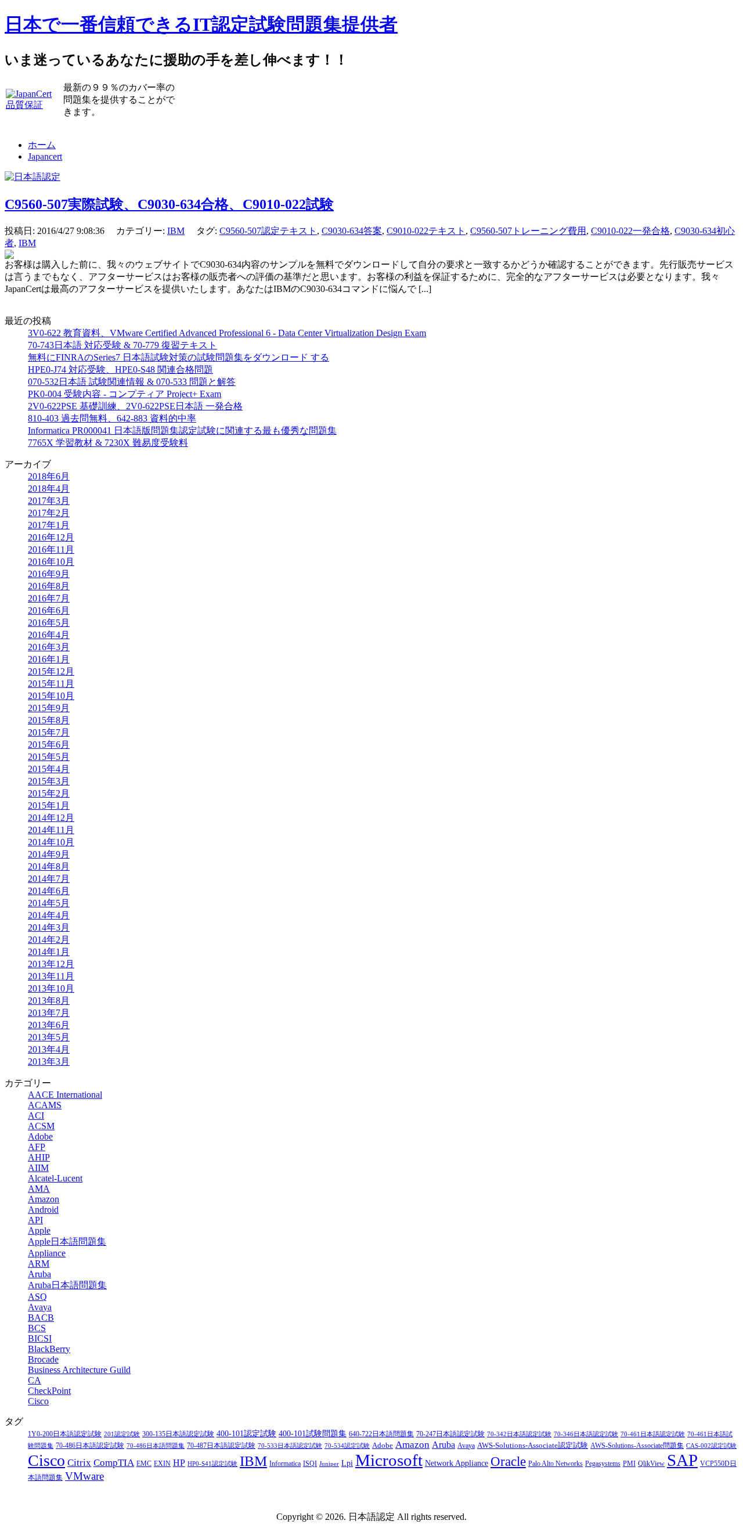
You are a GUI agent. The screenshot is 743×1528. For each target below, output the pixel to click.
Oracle (508, 1461)
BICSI (40, 1338)
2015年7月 (49, 732)
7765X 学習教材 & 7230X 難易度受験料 (108, 443)
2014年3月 (49, 927)
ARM (38, 1263)
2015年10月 (51, 696)
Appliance (47, 1253)
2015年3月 (49, 781)
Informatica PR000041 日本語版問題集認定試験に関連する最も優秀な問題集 (182, 430)
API (35, 1220)
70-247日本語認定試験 (450, 1434)
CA (34, 1380)
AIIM (38, 1168)
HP (179, 1463)
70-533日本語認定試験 (290, 1446)
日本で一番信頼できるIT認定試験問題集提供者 (201, 24)
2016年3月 (49, 647)
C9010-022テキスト (426, 231)
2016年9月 (49, 574)
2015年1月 (49, 805)
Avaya (40, 1307)
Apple (39, 1230)
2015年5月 (49, 757)
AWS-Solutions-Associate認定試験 (532, 1445)
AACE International (65, 1095)
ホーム (42, 145)
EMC (144, 1464)
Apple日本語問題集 (67, 1241)
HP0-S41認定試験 (212, 1464)
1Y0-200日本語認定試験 (65, 1434)
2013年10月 (51, 988)
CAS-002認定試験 (711, 1446)
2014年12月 (51, 818)
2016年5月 (49, 623)
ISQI (310, 1464)
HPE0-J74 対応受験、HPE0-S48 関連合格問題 (120, 369)
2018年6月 (49, 476)
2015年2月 (49, 793)
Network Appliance (456, 1463)
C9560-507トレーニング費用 (528, 231)
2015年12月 (51, 671)
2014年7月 (49, 879)
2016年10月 (51, 562)
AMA (39, 1189)
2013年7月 (49, 1013)
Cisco (38, 1401)
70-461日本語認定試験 (653, 1434)
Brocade (43, 1359)
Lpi (347, 1463)
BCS (37, 1328)
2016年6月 (49, 610)
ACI (36, 1115)
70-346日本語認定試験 (586, 1434)
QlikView (651, 1463)
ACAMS (45, 1105)
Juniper (329, 1464)
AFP (36, 1147)
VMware (84, 1476)
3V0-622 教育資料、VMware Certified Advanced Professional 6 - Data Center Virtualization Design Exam (227, 333)
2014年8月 (49, 866)
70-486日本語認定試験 (90, 1446)
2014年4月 (49, 915)
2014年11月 (51, 830)
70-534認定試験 (347, 1446)
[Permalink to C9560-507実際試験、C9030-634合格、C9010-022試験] (9, 256)
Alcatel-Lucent (55, 1178)
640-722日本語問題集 (381, 1434)
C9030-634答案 (352, 231)
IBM (176, 231)
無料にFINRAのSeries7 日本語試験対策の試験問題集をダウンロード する (178, 357)
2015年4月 (49, 769)
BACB (41, 1317)
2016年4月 (49, 635)
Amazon (43, 1199)
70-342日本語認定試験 (519, 1434)
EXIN (162, 1464)
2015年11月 (51, 684)
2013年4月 (49, 1049)
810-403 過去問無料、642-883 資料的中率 (112, 418)
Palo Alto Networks (555, 1463)
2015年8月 (49, 720)
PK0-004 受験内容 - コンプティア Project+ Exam (124, 394)
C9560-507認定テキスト (268, 231)
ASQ (37, 1297)
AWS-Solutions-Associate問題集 (637, 1445)
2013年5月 (49, 1037)
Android (43, 1210)
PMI (629, 1463)
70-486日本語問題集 (156, 1446)
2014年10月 (51, 842)
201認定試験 (122, 1434)
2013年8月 (49, 1001)
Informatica (285, 1463)
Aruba (39, 1274)
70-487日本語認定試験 (221, 1446)
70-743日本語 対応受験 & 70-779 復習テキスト (122, 345)
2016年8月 (49, 586)
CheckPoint (49, 1391)
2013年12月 (51, 964)
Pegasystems (603, 1464)
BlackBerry (49, 1349)
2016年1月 (49, 659)
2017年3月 (49, 501)
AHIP (39, 1157)
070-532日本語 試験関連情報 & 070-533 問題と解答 (132, 382)
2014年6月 (49, 891)
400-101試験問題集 (313, 1433)
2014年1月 (49, 952)
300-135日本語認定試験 (178, 1434)
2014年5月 (49, 903)
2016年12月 (51, 537)
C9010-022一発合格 (630, 231)
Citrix (79, 1462)
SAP (682, 1460)
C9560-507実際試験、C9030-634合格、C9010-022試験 (169, 204)
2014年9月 (49, 854)
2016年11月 (51, 549)
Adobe (40, 1136)
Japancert (45, 156)
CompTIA (113, 1462)
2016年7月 (49, 598)
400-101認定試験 (246, 1433)
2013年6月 (49, 1025)
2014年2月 (49, 940)
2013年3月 (49, 1061)
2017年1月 (49, 525)
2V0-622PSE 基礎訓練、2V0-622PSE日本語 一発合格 (135, 406)
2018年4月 (49, 488)
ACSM (41, 1126)
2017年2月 (49, 513)
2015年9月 (49, 708)
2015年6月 (49, 744)
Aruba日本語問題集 (67, 1285)
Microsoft (389, 1460)
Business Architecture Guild (79, 1370)
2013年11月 (51, 976)
